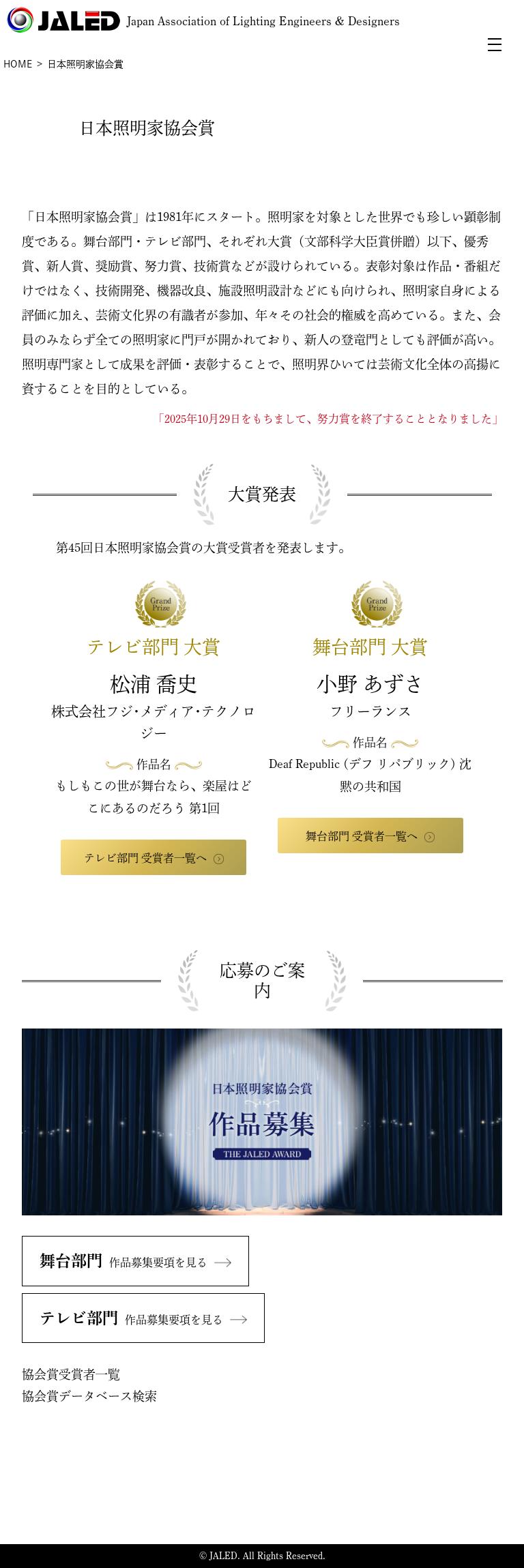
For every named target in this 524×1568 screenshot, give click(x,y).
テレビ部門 (131, 1318)
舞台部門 (123, 1261)
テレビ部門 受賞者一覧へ (145, 858)
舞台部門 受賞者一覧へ (362, 836)
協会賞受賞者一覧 (71, 1374)
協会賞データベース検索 (89, 1396)
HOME (17, 64)
